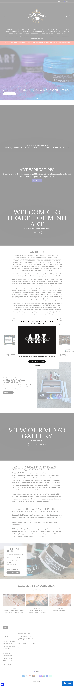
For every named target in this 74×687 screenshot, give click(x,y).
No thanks (37, 365)
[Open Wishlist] (2, 684)
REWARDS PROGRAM (37, 361)
